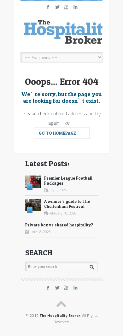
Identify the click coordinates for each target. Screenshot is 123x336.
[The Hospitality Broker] (61, 31)
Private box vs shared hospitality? (59, 224)
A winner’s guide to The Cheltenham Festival (67, 204)
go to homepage (62, 133)
